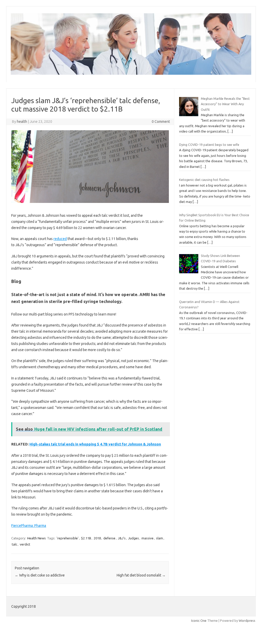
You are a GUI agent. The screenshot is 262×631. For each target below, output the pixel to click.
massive (147, 538)
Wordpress (247, 620)
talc (14, 544)
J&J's (122, 538)
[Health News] (131, 73)
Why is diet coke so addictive (40, 575)
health (22, 121)
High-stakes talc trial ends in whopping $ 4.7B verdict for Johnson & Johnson (95, 444)
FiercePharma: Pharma (28, 526)
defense (109, 538)
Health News (36, 538)
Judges (133, 538)
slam (159, 538)
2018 (97, 538)
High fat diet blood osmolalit (141, 575)
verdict (25, 544)
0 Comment (161, 121)
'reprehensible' (68, 538)
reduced (60, 239)
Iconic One (198, 620)
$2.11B (86, 538)
